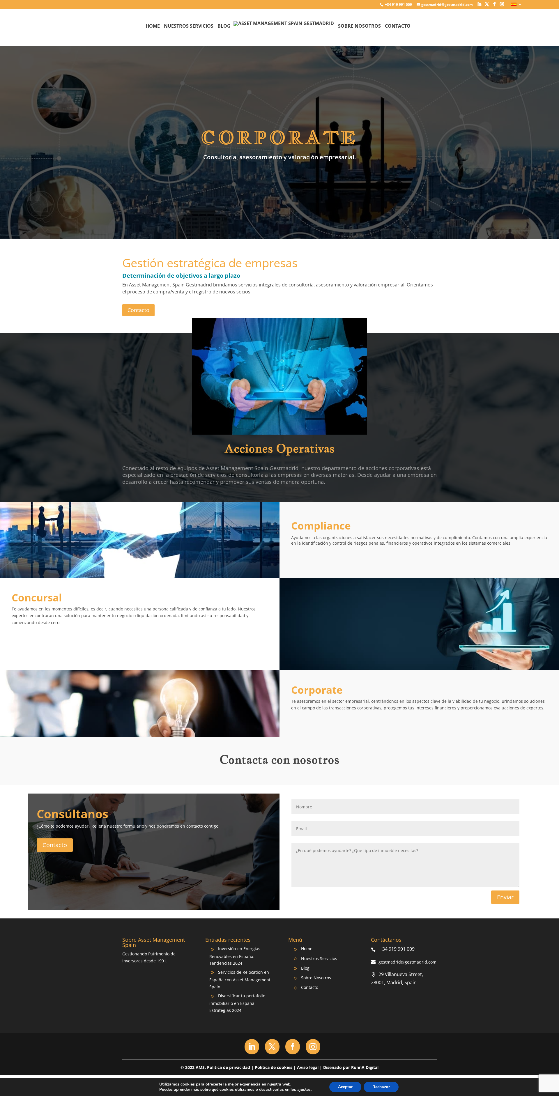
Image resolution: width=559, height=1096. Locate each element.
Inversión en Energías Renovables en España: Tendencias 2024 (234, 956)
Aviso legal (308, 1067)
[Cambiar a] (516, 6)
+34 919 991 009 (398, 4)
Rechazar (381, 1087)
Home (153, 26)
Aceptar (345, 1087)
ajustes (304, 1089)
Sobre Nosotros (359, 26)
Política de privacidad (228, 1067)
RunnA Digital (364, 1067)
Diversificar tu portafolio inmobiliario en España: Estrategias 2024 (237, 1003)
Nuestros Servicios (188, 26)
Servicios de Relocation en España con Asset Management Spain (239, 979)
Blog (224, 26)
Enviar (505, 897)
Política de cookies (273, 1067)
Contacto (398, 26)
